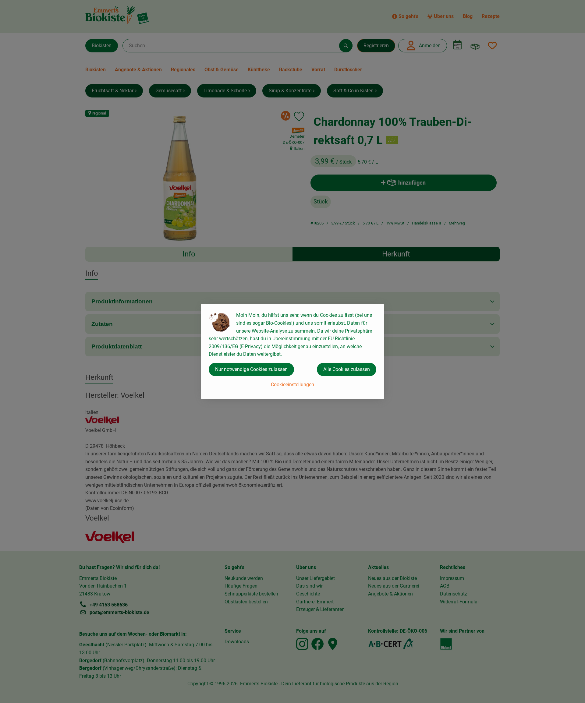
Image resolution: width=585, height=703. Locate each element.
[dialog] (292, 351)
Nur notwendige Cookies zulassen (251, 369)
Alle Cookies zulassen (346, 369)
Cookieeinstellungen (292, 384)
